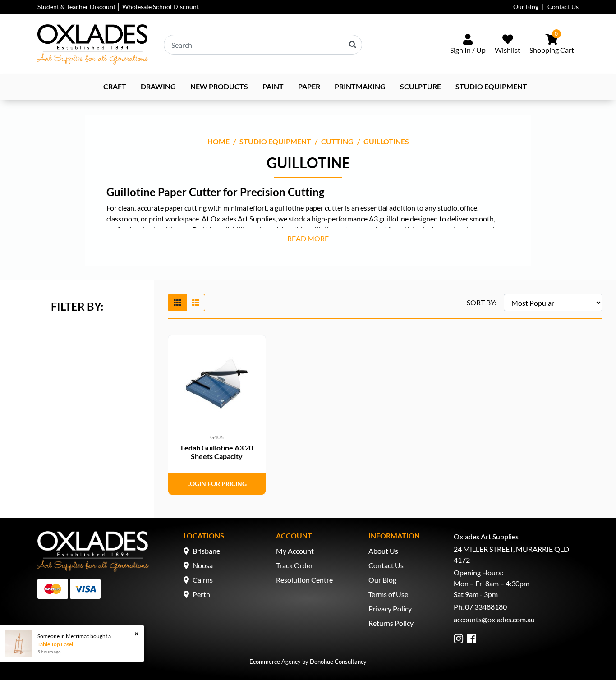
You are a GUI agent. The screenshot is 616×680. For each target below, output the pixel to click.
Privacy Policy (390, 608)
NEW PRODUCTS (219, 86)
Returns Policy (391, 623)
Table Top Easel (55, 644)
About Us (383, 551)
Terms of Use (388, 594)
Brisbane (206, 551)
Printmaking (360, 86)
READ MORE (308, 238)
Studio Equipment (491, 86)
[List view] (195, 302)
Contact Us (563, 6)
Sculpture (420, 86)
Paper (309, 86)
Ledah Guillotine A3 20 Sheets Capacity (217, 451)
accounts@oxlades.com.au (494, 619)
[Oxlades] (92, 44)
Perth (201, 594)
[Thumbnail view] (177, 302)
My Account (295, 551)
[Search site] (352, 45)
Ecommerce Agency (275, 661)
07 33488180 (486, 606)
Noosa (203, 565)
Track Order (294, 565)
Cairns (203, 579)
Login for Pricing (217, 483)
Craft (114, 86)
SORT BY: (481, 302)
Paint (273, 86)
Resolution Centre (304, 579)
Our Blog (525, 6)
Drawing (158, 86)
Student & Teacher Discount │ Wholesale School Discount (118, 6)
